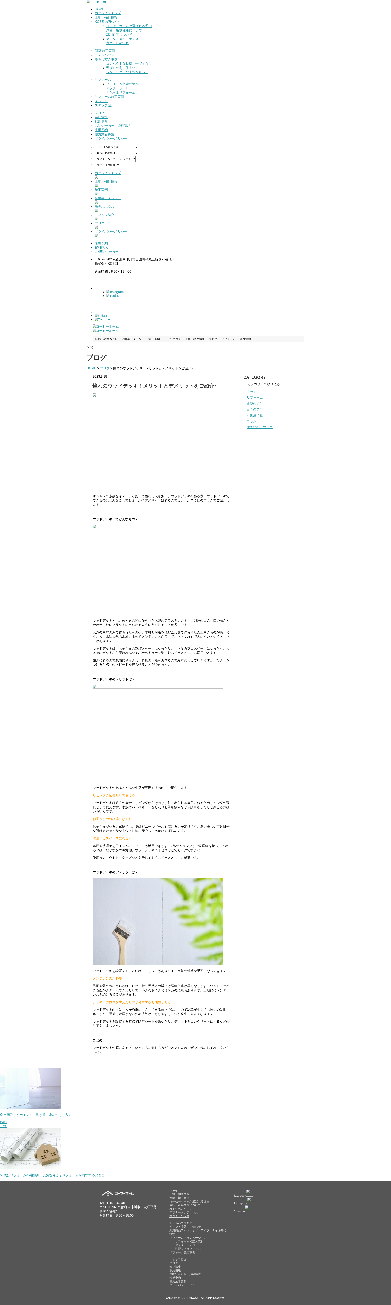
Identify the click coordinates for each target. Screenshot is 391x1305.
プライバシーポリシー (111, 138)
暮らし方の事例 (106, 59)
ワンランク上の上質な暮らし (127, 72)
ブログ (99, 113)
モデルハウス (104, 55)
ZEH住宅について (119, 34)
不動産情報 (255, 415)
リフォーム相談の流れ (122, 84)
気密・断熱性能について (124, 30)
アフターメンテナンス (122, 39)
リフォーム (103, 79)
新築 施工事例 (105, 50)
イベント (101, 101)
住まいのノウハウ (260, 427)
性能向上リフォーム (120, 92)
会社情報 (101, 117)
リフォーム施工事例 (109, 97)
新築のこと (255, 403)
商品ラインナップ (108, 13)
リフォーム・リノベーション (187, 1237)
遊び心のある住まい (120, 68)
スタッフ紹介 (104, 105)
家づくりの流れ (117, 43)
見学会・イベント (108, 198)
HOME (99, 9)
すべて (251, 391)
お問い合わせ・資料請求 (113, 125)
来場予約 (101, 130)
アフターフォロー (119, 88)
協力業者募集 (104, 134)
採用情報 (101, 121)
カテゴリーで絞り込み (263, 384)
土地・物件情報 (106, 17)
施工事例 (101, 189)
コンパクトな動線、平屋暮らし (129, 63)
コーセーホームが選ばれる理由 (129, 26)
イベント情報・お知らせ (185, 1226)
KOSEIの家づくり (108, 21)
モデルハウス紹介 (180, 1223)
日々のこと (255, 409)
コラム (251, 421)
